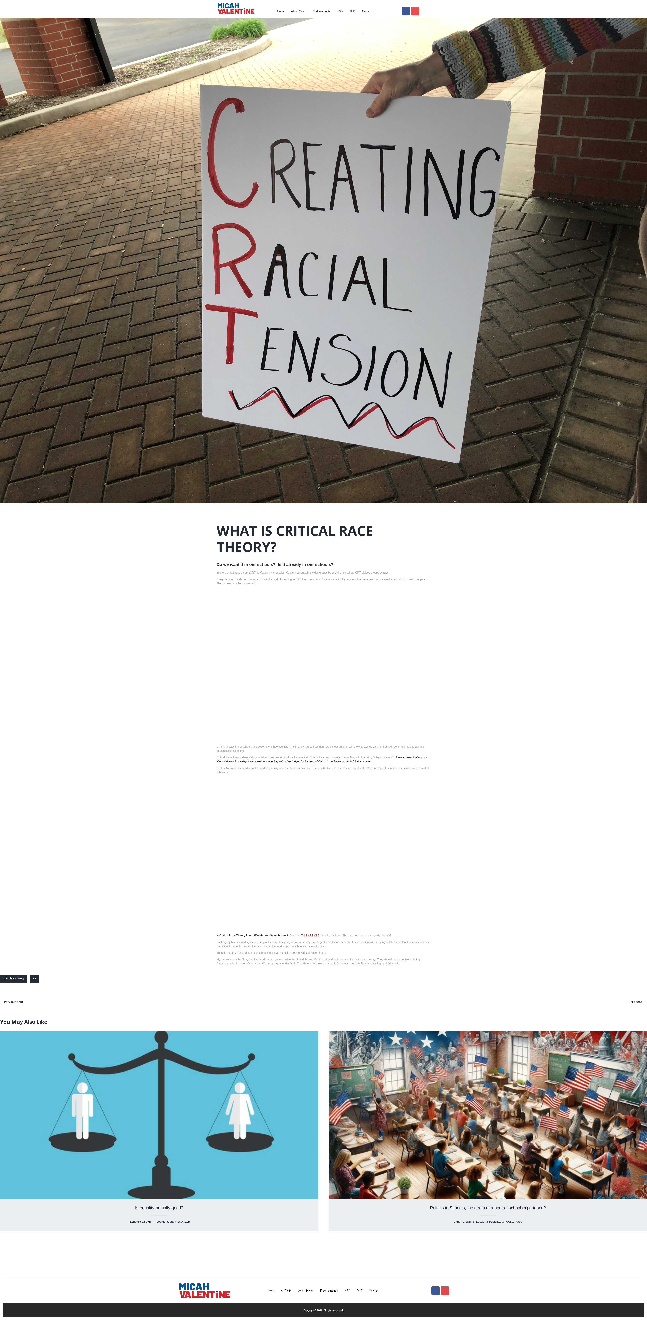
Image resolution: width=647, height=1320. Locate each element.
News (365, 11)
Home (280, 11)
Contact (373, 1290)
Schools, (507, 1221)
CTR (34, 978)
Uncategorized (180, 1221)
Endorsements (321, 11)
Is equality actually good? (159, 1207)
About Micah (298, 11)
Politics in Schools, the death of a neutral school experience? (488, 1207)
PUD (352, 11)
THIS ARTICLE (310, 935)
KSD (340, 11)
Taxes (518, 1221)
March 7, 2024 (462, 1221)
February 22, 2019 (140, 1221)
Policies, (495, 1221)
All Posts (286, 1290)
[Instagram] (415, 11)
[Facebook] (406, 11)
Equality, (163, 1221)
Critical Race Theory (13, 978)
